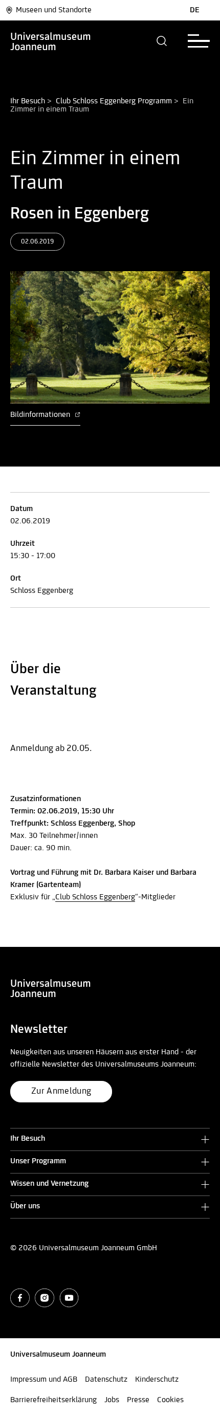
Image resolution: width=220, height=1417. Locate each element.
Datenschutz (106, 1380)
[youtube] (69, 1298)
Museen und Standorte (54, 10)
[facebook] (20, 1298)
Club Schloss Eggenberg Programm (114, 101)
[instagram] (44, 1298)
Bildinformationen (41, 415)
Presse (138, 1400)
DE (195, 10)
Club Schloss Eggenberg (95, 897)
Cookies (170, 1400)
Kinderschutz (157, 1380)
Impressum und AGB (43, 1380)
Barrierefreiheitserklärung (53, 1400)
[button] (162, 41)
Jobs (111, 1400)
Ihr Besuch (27, 101)
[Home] (50, 41)
